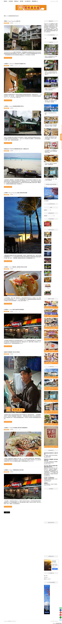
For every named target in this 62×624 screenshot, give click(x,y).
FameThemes (56, 621)
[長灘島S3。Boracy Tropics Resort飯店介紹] (22, 37)
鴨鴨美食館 (11, 65)
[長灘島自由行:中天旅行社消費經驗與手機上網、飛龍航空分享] (22, 165)
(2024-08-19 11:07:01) (51, 455)
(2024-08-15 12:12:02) (51, 461)
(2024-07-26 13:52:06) (51, 479)
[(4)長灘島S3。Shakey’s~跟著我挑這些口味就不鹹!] (22, 486)
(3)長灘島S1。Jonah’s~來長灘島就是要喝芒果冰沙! (14, 106)
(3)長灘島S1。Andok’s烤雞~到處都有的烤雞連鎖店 (14, 309)
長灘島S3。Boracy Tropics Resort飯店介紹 (12, 21)
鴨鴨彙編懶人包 (35, 1)
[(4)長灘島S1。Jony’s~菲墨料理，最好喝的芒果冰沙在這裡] (22, 283)
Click (61, 137)
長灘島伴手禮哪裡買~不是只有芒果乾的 (12, 352)
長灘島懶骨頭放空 (6, 65)
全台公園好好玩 (28, 1)
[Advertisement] (51, 505)
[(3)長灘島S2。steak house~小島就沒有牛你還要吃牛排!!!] (22, 80)
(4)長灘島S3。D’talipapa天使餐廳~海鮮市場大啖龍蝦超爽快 (15, 427)
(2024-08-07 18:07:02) (51, 471)
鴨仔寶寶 (21, 1)
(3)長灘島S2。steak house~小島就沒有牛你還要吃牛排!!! (15, 63)
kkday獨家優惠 (46, 200)
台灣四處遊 (11, 1)
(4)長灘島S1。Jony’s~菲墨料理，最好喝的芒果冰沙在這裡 (15, 267)
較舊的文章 (7, 512)
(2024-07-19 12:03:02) (50, 484)
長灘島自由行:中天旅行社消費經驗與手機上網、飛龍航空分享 (16, 148)
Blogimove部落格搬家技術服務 (57, 623)
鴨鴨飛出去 (16, 1)
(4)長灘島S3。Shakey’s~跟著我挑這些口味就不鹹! (14, 470)
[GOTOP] (60, 620)
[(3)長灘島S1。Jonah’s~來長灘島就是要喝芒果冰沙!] (22, 122)
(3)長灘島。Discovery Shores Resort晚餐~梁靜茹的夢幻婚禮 (15, 192)
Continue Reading (8, 100)
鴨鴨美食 (5, 1)
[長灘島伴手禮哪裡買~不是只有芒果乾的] (22, 384)
